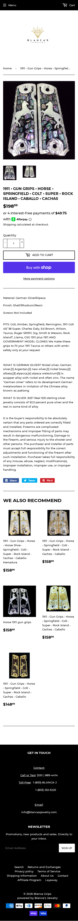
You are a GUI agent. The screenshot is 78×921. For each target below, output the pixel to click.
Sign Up (67, 848)
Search (19, 867)
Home (7, 68)
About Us (47, 875)
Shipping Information (22, 875)
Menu (12, 5)
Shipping (9, 224)
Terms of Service (48, 871)
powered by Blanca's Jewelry (37, 898)
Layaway (51, 880)
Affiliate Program (29, 880)
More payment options (39, 278)
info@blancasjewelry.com (39, 812)
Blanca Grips (42, 893)
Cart (71, 5)
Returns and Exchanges (44, 867)
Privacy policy (24, 871)
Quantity (9, 235)
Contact (63, 875)
